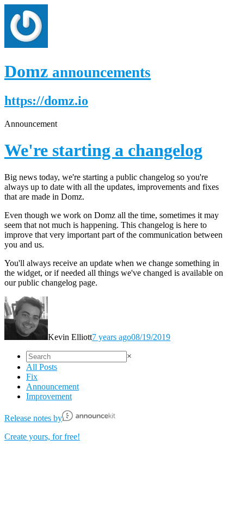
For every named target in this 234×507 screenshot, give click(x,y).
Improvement (49, 396)
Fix (32, 376)
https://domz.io (46, 101)
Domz (77, 71)
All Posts (41, 367)
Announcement (52, 386)
